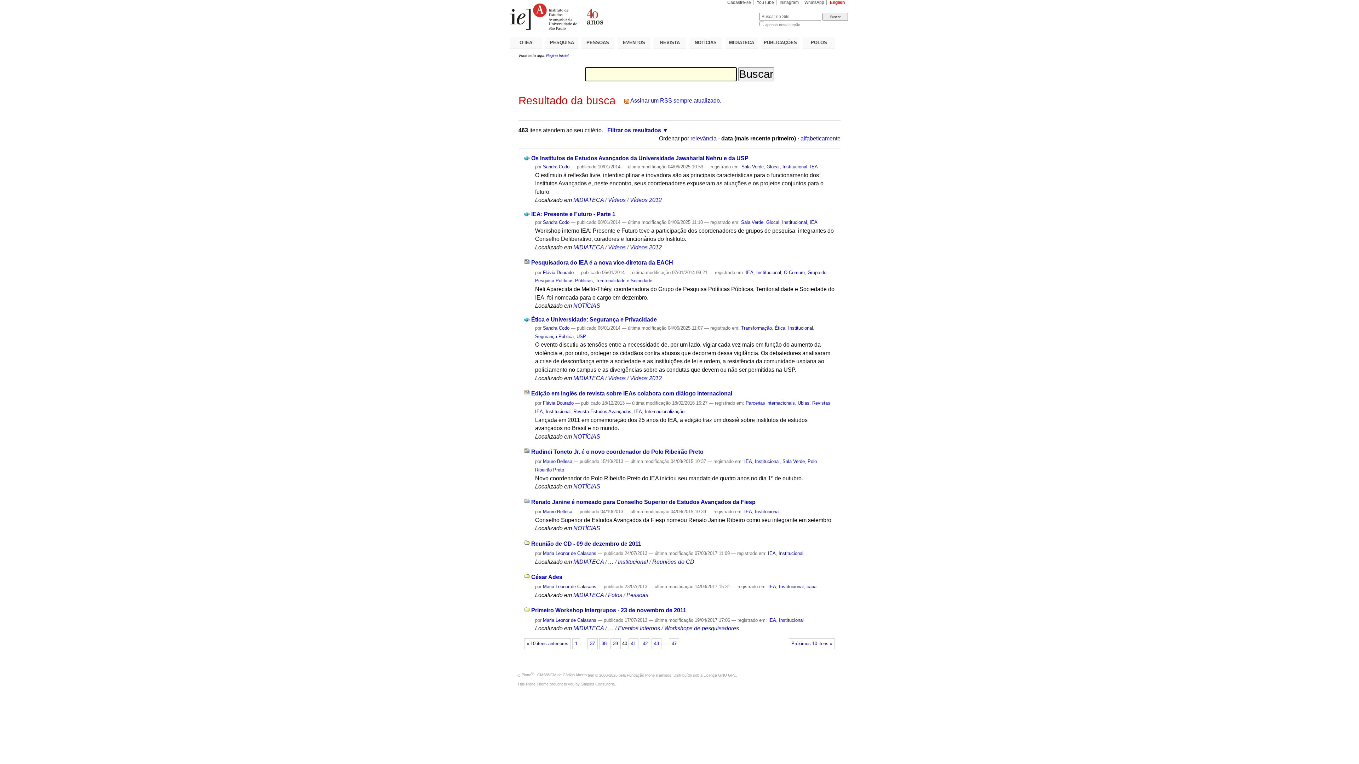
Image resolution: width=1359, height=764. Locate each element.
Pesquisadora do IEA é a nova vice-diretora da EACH (602, 263)
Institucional (794, 166)
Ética (780, 328)
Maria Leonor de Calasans (569, 553)
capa (811, 586)
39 (615, 643)
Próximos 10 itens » (811, 643)
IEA (814, 166)
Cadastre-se (739, 2)
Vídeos (617, 200)
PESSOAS (597, 42)
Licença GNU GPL (720, 675)
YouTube (765, 2)
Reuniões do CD (673, 562)
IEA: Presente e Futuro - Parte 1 (573, 214)
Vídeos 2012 (646, 200)
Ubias (803, 403)
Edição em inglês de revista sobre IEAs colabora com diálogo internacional (631, 393)
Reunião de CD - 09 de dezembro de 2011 (586, 544)
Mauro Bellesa (557, 461)
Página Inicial (557, 55)
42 (645, 643)
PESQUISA (562, 42)
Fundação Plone (641, 675)
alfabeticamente (821, 138)
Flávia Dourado (558, 272)
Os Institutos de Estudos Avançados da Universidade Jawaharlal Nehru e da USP (640, 158)
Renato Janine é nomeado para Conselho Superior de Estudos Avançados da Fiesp (643, 502)
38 (604, 643)
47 (674, 643)
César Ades (546, 577)
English (837, 2)
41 (633, 643)
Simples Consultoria (598, 684)
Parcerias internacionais (770, 403)
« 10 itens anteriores (547, 643)
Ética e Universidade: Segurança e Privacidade (594, 320)
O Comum (794, 272)
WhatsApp (814, 2)
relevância (703, 138)
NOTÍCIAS (706, 42)
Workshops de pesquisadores (701, 628)
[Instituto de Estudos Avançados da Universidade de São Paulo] (595, 17)
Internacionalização (664, 411)
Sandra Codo (556, 166)
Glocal (773, 166)
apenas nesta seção (782, 25)
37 (592, 643)
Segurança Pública (554, 336)
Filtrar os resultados (634, 130)
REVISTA (670, 42)
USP (581, 336)
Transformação (756, 328)
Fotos (615, 595)
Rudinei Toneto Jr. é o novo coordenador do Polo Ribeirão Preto (617, 452)
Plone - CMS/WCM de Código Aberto (554, 675)
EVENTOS (634, 42)
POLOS (819, 42)
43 (656, 643)
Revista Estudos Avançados (602, 411)
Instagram (789, 2)
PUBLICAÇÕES (780, 42)
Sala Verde (752, 166)
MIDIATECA (741, 42)
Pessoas (637, 595)
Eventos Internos (639, 628)
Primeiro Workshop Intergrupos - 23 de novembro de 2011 (608, 610)
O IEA (526, 42)
